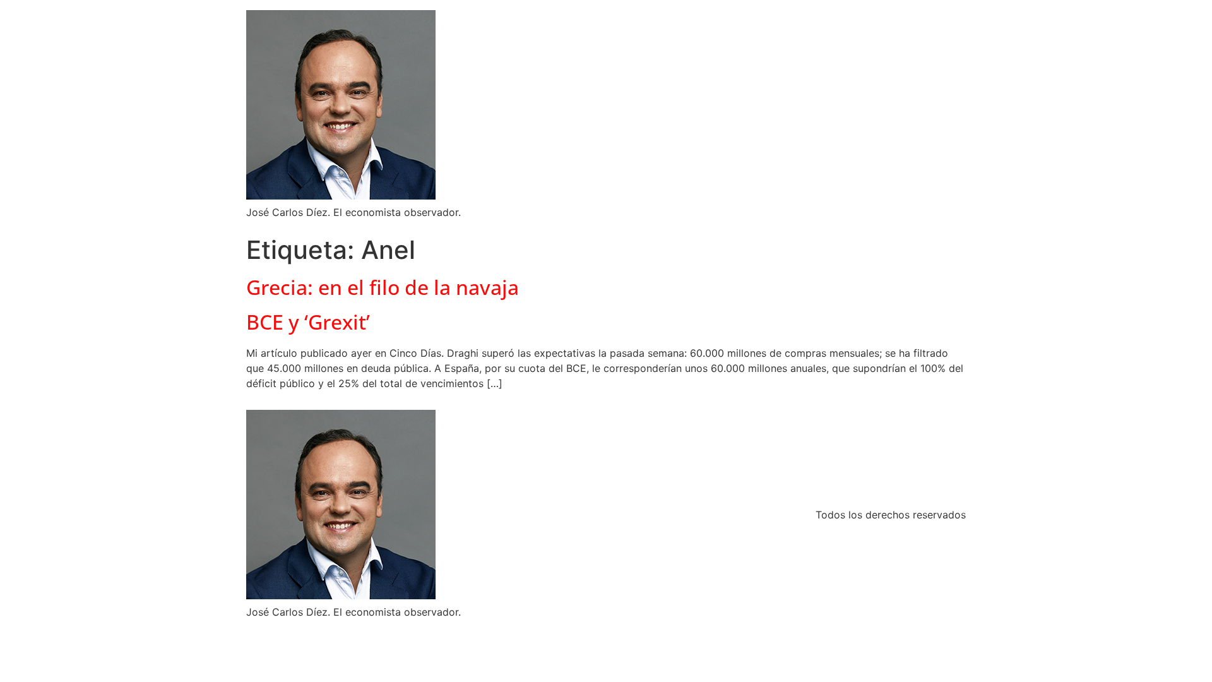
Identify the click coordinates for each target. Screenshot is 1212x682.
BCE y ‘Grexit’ (308, 321)
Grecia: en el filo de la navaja (382, 287)
